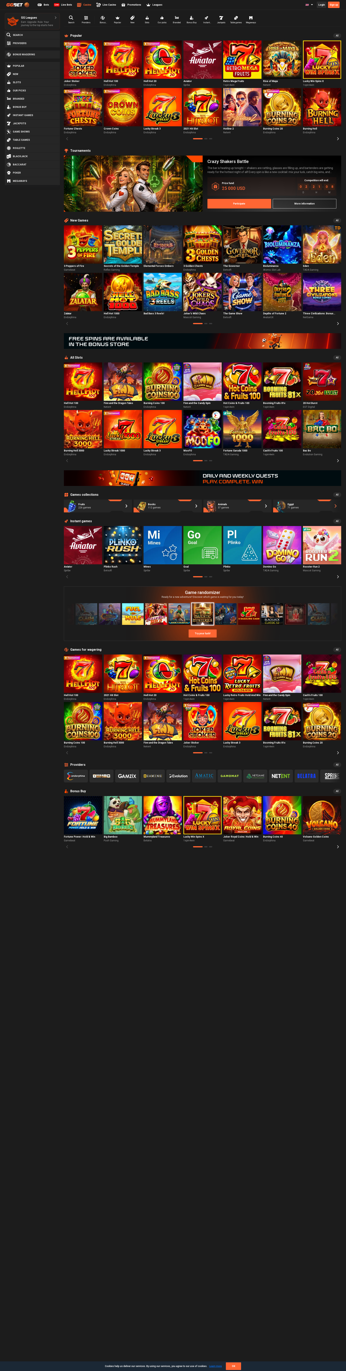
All (337, 35)
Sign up (334, 4)
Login (321, 4)
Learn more (215, 1366)
